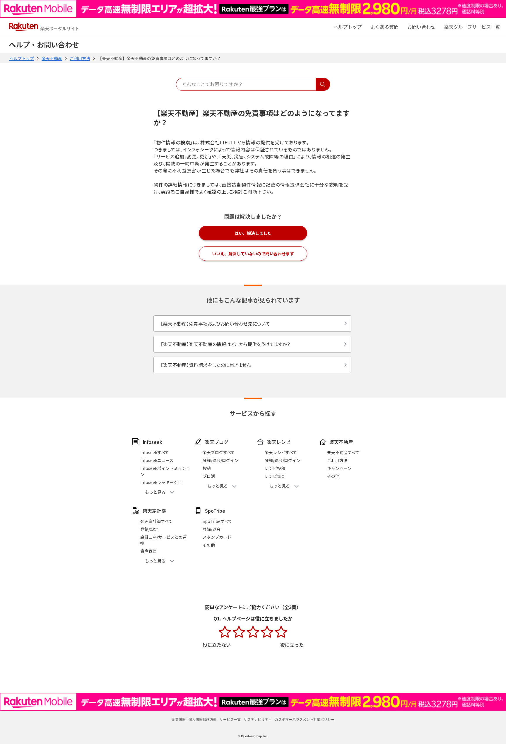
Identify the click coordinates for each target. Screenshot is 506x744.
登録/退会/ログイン (220, 460)
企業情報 (179, 719)
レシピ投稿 (275, 468)
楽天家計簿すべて (156, 521)
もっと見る (155, 492)
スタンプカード (217, 537)
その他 (333, 476)
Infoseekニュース (156, 460)
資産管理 (148, 551)
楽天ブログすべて (219, 452)
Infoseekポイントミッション (165, 471)
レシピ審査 (275, 476)
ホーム (348, 26)
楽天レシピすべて (281, 452)
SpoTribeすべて (217, 521)
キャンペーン (339, 468)
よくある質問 (384, 26)
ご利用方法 (80, 58)
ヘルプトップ (21, 58)
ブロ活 (209, 476)
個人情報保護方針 (203, 719)
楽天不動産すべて (343, 452)
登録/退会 (211, 529)
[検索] (323, 84)
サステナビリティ (258, 719)
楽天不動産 (52, 58)
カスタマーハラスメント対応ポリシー (304, 719)
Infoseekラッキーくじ (161, 482)
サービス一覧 (230, 719)
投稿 (207, 468)
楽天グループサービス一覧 (472, 26)
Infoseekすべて (154, 452)
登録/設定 (149, 529)
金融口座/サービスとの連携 (163, 540)
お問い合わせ (421, 26)
